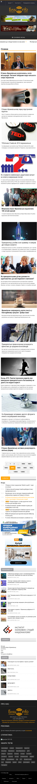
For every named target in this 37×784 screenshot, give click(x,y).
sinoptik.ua (9, 654)
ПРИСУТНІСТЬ (11, 669)
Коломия (29, 753)
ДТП (28, 751)
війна (19, 762)
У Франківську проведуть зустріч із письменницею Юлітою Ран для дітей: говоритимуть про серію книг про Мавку (21, 574)
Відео (23, 778)
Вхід (11, 774)
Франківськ (11, 751)
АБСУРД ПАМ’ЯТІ (11, 683)
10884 (16, 472)
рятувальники (24, 756)
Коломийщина (10, 759)
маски (33, 762)
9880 (23, 464)
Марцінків (8, 762)
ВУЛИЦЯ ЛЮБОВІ (11, 676)
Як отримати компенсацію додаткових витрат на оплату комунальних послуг (18, 176)
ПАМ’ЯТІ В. (10, 690)
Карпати (11, 756)
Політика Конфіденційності (22, 774)
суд (17, 759)
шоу (2, 762)
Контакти (18, 3)
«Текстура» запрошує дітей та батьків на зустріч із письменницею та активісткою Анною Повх (19, 581)
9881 (29, 464)
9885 (25, 468)
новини (12, 748)
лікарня (3, 753)
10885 (23, 472)
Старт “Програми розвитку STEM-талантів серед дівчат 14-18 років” (22, 596)
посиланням (28, 730)
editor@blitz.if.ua (20, 718)
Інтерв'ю (11, 778)
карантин (27, 748)
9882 (6, 468)
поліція (22, 753)
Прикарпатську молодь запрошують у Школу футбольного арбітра (21, 603)
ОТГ (21, 759)
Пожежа (16, 753)
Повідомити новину (29, 3)
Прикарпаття (19, 748)
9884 (18, 468)
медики (32, 756)
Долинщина (26, 762)
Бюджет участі (27, 759)
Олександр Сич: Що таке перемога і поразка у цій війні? (20, 661)
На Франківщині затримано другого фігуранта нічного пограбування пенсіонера (18, 415)
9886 (31, 468)
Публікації (6, 781)
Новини (4, 778)
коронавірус (5, 748)
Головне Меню (19, 37)
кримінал (10, 753)
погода (16, 756)
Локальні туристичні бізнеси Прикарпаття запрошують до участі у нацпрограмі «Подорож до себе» (21, 589)
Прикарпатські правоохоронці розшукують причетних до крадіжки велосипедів (17, 345)
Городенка (4, 765)
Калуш (3, 759)
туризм (14, 762)
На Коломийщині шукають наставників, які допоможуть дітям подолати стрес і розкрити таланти (22, 617)
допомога (4, 756)
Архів (10, 3)
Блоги (30, 778)
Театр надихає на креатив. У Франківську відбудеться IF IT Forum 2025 (21, 610)
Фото (18, 778)
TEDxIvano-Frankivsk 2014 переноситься (16, 143)
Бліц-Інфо (4, 751)
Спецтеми (14, 781)
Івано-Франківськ (20, 751)
